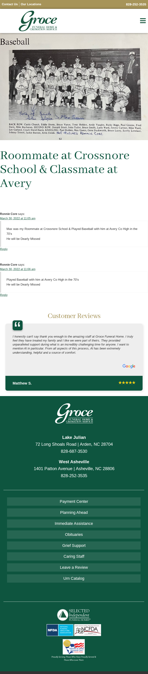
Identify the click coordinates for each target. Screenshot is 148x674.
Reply (4, 249)
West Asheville (74, 461)
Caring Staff (74, 556)
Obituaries (74, 534)
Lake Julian (74, 437)
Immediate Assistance (74, 523)
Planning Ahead (74, 512)
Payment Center (74, 501)
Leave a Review (74, 567)
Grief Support (74, 545)
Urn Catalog (73, 578)
